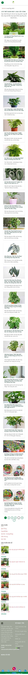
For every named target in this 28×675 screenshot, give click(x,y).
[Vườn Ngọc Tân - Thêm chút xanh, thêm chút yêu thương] (13, 2)
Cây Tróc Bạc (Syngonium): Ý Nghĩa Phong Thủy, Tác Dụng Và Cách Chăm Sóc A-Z (13, 134)
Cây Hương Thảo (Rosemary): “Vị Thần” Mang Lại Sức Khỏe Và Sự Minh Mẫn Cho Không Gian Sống (13, 381)
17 (22, 517)
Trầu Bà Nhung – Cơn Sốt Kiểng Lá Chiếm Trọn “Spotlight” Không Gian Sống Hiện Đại (13, 85)
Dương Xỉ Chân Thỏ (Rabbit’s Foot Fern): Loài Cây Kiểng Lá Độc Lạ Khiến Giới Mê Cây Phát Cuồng (13, 207)
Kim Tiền (3, 539)
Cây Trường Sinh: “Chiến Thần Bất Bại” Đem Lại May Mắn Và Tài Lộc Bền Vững (14, 109)
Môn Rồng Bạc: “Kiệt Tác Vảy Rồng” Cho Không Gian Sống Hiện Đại (13, 257)
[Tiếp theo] (14, 520)
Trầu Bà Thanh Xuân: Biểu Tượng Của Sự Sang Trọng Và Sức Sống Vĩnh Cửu (13, 430)
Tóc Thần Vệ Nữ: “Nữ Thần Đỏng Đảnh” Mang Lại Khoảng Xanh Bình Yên (14, 158)
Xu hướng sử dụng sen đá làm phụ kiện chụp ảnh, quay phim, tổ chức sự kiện (13, 454)
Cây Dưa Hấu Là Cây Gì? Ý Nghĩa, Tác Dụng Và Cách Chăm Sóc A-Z (13, 182)
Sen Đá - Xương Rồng (7, 534)
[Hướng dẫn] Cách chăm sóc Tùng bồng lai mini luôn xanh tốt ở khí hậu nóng (14, 60)
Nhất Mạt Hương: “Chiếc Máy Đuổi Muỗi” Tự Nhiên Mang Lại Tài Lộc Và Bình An (13, 356)
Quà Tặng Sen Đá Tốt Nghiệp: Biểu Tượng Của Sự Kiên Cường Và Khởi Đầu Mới (13, 479)
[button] (2, 2)
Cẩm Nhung (4, 536)
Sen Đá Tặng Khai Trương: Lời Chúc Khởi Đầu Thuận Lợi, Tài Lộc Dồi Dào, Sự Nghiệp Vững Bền (13, 504)
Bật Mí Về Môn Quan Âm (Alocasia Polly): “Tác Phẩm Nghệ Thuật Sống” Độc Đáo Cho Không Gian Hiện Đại (13, 281)
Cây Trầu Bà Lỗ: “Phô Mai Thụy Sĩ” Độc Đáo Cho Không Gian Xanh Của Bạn (13, 331)
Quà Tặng (4, 528)
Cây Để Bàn (4, 531)
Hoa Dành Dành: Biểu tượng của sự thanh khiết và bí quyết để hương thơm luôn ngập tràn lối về (13, 406)
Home (3, 8)
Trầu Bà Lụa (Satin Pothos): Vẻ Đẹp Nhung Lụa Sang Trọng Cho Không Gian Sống (12, 307)
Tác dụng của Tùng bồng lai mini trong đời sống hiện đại (14, 36)
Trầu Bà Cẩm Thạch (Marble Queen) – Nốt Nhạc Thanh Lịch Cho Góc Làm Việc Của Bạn (13, 232)
